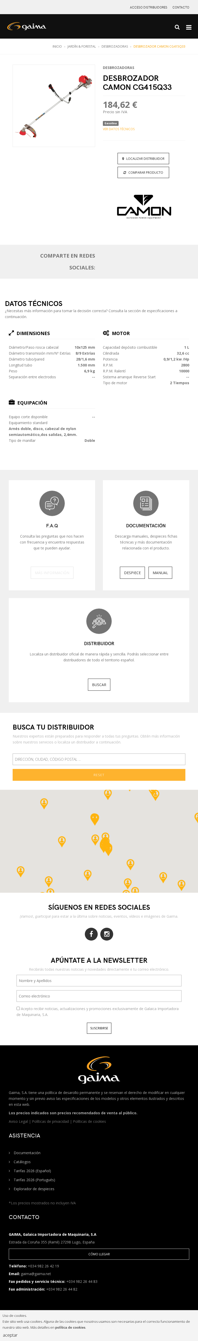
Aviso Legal (19, 1121)
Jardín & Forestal (82, 46)
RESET (99, 775)
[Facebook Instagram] (106, 934)
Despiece (132, 572)
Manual (160, 572)
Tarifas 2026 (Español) (32, 1170)
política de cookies (70, 1327)
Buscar (99, 684)
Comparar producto (144, 172)
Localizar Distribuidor (144, 158)
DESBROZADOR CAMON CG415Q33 (159, 46)
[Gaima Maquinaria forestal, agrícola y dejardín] (32, 28)
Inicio (57, 46)
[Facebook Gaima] (91, 934)
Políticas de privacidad (51, 1121)
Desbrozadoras (115, 46)
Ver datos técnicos (119, 129)
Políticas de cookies (89, 1121)
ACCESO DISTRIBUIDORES (148, 7)
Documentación (26, 1152)
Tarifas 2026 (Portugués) (34, 1179)
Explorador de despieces (33, 1188)
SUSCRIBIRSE (99, 1028)
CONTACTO (180, 7)
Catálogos (22, 1161)
